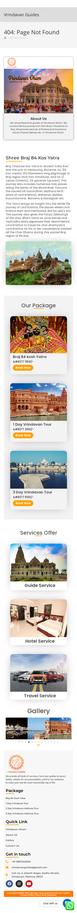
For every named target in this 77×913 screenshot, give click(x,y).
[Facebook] (9, 883)
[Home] (5, 37)
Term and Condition (46, 895)
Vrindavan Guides (21, 14)
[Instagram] (19, 883)
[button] (19, 742)
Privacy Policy (27, 895)
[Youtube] (29, 883)
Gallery (38, 711)
